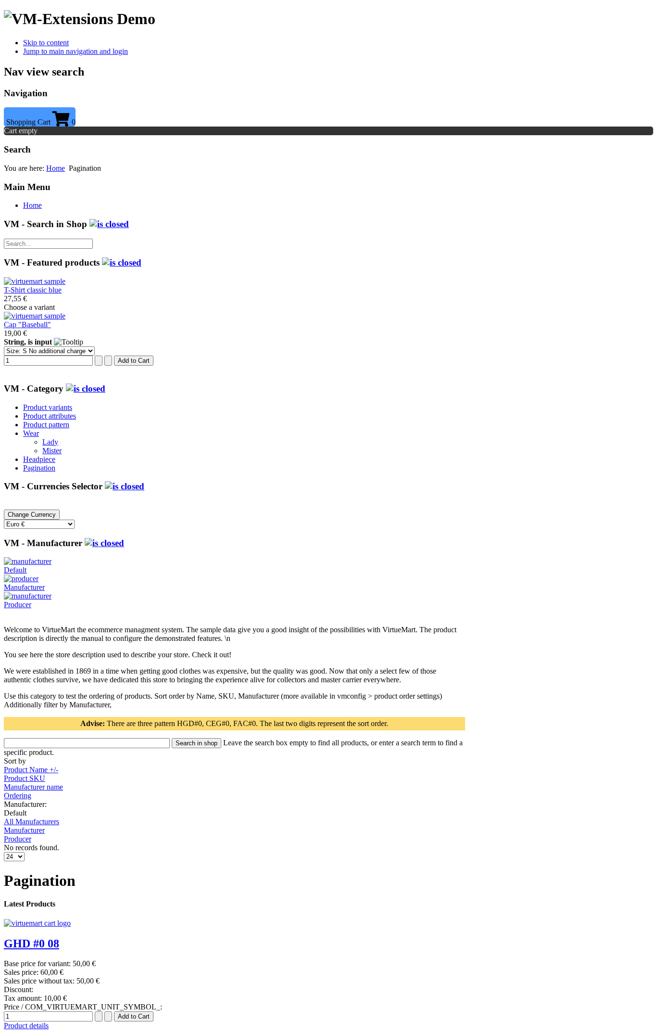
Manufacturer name (33, 787)
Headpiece (39, 459)
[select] (109, 224)
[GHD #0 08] (37, 923)
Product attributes (49, 416)
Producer (17, 839)
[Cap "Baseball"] (34, 316)
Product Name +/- (31, 770)
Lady (50, 442)
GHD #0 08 (31, 943)
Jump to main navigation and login (75, 51)
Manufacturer (24, 830)
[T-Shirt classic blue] (34, 281)
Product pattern (46, 425)
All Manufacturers (31, 821)
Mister (52, 451)
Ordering (17, 795)
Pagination (39, 468)
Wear (31, 433)
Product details (26, 1025)
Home (55, 168)
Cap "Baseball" (27, 324)
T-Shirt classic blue (33, 290)
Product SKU (24, 778)
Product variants (47, 407)
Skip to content (46, 42)
